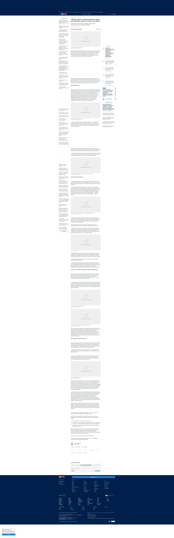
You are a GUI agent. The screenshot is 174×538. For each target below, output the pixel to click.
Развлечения (96, 488)
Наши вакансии (61, 484)
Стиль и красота (107, 482)
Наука (85, 488)
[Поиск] (110, 14)
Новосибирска (93, 80)
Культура (85, 484)
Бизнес (73, 482)
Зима (84, 481)
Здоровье (73, 491)
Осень (95, 482)
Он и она (95, 481)
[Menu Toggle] (59, 14)
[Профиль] (114, 14)
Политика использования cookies (92, 515)
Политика (95, 484)
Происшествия (96, 485)
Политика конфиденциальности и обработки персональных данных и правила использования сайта (101, 518)
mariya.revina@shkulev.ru (62, 519)
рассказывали (79, 80)
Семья (95, 491)
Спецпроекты (106, 488)
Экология (105, 485)
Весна (73, 484)
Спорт (105, 481)
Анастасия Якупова (77, 443)
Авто (73, 481)
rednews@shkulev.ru (69, 514)
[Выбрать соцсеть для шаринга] (100, 29)
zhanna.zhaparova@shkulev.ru (62, 518)
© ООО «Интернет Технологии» (73, 521)
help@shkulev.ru (65, 515)
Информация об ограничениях (92, 514)
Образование (86, 491)
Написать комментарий (77, 29)
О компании (61, 482)
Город (73, 485)
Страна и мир (106, 484)
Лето (84, 485)
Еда (72, 488)
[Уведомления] (112, 14)
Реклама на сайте (62, 481)
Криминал (85, 482)
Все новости (64, 18)
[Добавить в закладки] (97, 29)
